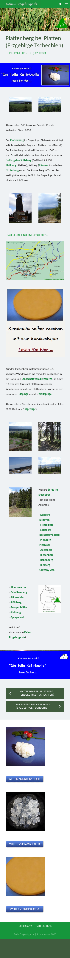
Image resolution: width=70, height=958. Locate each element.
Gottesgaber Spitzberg (18, 160)
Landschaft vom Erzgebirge (37, 379)
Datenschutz (44, 926)
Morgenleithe (19, 607)
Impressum (25, 926)
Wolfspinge (45, 394)
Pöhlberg (16, 602)
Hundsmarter (18, 587)
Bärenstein (17, 597)
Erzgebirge (30, 409)
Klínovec (44, 165)
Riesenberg (46, 555)
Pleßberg (11, 165)
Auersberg (46, 550)
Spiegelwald (18, 617)
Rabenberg (46, 560)
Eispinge (24, 394)
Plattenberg (17, 140)
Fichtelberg (12, 170)
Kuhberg (16, 612)
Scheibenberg (19, 592)
